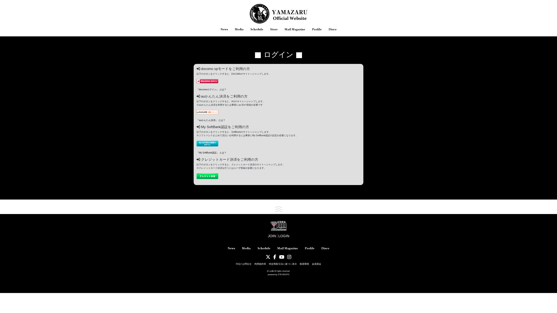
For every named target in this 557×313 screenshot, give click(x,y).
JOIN (272, 236)
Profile (317, 29)
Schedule (257, 29)
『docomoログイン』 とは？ (211, 89)
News (224, 29)
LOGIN (283, 236)
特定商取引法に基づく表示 (283, 264)
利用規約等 (260, 264)
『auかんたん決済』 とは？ (211, 120)
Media (239, 29)
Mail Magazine (295, 29)
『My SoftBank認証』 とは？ (211, 152)
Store (274, 29)
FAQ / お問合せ (244, 264)
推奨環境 (304, 264)
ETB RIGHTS (283, 274)
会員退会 (316, 264)
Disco (333, 29)
